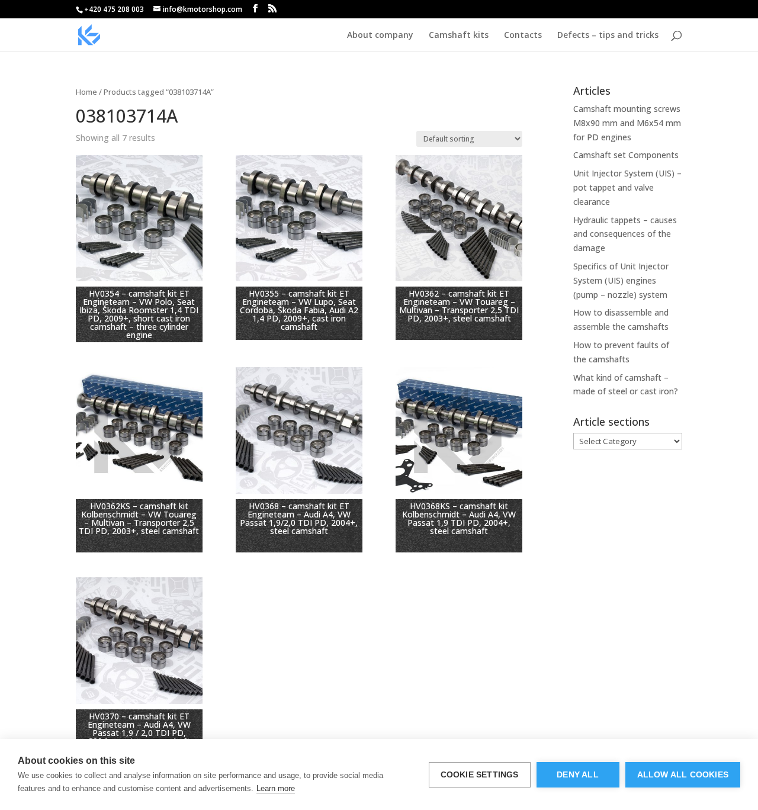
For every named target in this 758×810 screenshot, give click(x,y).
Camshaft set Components (626, 154)
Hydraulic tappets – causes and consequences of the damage (625, 234)
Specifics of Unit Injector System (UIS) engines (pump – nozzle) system (621, 280)
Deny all (578, 774)
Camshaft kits (459, 35)
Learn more (275, 788)
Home (86, 91)
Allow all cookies (682, 774)
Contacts (523, 35)
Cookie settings (480, 774)
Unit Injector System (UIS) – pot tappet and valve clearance (627, 187)
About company (380, 35)
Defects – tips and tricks (608, 35)
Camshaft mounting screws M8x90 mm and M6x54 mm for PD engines (627, 123)
